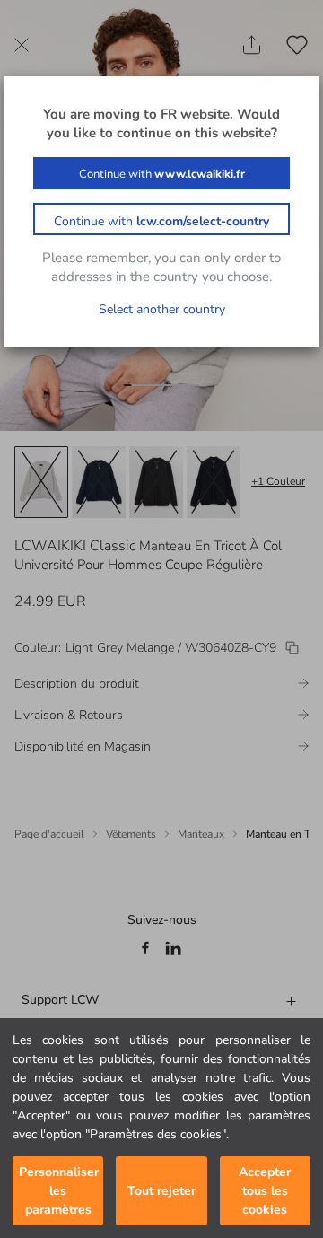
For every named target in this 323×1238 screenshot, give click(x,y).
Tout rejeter (161, 1190)
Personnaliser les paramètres (59, 1190)
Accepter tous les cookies (265, 1190)
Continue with (162, 174)
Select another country (162, 309)
